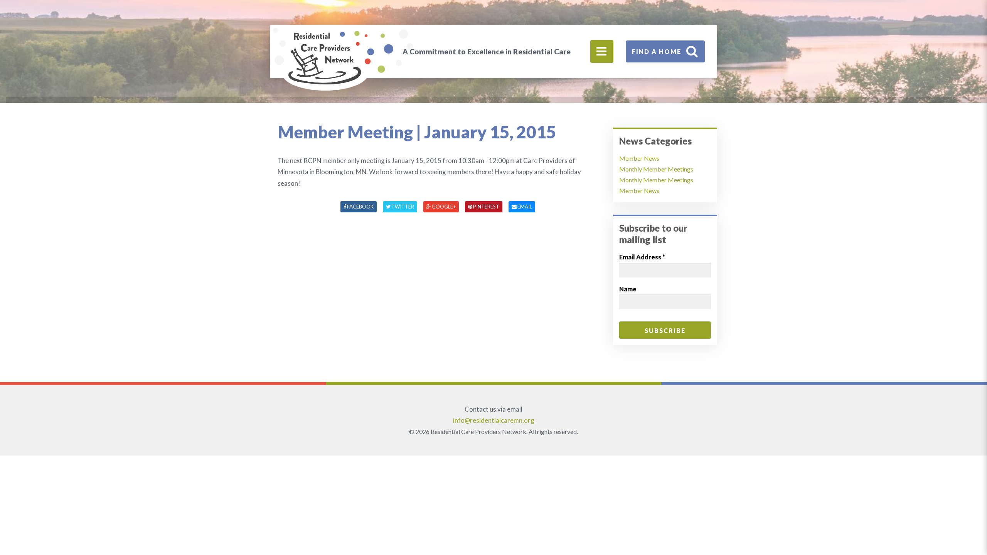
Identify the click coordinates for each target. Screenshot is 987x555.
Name (628, 289)
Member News (639, 158)
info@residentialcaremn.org (493, 420)
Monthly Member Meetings (656, 169)
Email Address (642, 257)
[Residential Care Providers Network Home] (340, 57)
